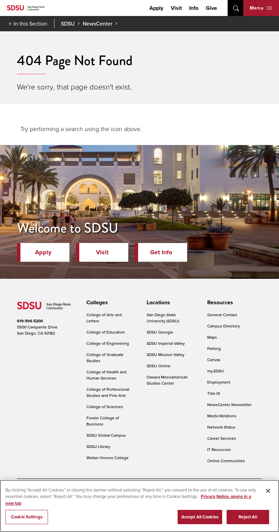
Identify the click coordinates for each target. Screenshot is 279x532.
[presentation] (96, 303)
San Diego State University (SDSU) (163, 318)
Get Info (161, 252)
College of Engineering (107, 343)
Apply (156, 8)
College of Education (105, 332)
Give (211, 8)
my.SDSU (215, 371)
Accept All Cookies (199, 517)
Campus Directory (223, 326)
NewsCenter (97, 23)
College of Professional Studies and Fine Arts (107, 392)
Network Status (221, 427)
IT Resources (219, 449)
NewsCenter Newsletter (229, 404)
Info (193, 8)
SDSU (68, 23)
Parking (214, 348)
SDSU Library (98, 446)
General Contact (222, 315)
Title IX (213, 393)
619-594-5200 (30, 321)
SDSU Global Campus (106, 435)
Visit (176, 8)
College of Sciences (104, 406)
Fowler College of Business (102, 421)
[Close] (268, 490)
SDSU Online (158, 366)
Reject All (248, 517)
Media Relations (221, 416)
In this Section (30, 23)
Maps (212, 337)
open (235, 8)
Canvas (213, 359)
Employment (218, 382)
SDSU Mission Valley (165, 354)
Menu (257, 7)
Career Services (221, 438)
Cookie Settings (27, 517)
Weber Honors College (107, 458)
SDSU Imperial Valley (166, 343)
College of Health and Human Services (106, 375)
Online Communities (226, 461)
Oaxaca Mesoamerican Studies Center (167, 380)
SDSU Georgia (160, 332)
